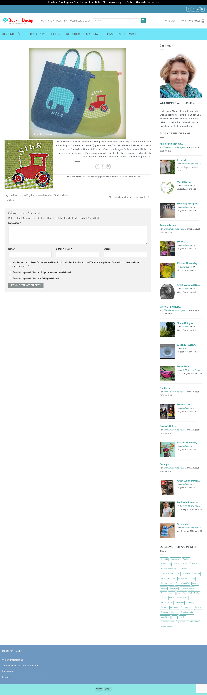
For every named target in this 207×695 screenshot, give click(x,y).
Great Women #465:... (188, 481)
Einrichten (187, 573)
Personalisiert (186, 607)
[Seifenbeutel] (167, 531)
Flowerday (182, 578)
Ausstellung (166, 564)
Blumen (194, 564)
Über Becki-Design (80, 21)
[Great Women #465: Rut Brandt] (167, 488)
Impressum (7, 672)
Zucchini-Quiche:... (169, 426)
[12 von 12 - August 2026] (167, 352)
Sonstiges (113, 34)
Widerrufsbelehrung (12, 660)
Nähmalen (179, 602)
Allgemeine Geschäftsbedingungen (20, 666)
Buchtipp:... (166, 465)
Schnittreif (165, 617)
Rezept (198, 607)
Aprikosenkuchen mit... (171, 144)
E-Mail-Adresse (64, 249)
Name (11, 249)
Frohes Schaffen (182, 583)
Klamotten (181, 593)
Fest (173, 578)
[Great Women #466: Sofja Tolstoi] (167, 292)
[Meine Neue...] (167, 373)
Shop (51, 21)
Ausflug (186, 559)
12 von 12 (164, 559)
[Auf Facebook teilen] (97, 166)
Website (107, 249)
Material (93, 34)
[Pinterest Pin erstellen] (108, 166)
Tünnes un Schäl (167, 622)
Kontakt (6, 677)
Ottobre (164, 607)
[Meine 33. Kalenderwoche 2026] (167, 248)
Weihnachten (193, 622)
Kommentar (14, 223)
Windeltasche (166, 626)
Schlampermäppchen (169, 612)
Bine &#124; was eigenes (175, 147)
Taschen (133, 34)
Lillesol (163, 597)
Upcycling (181, 622)
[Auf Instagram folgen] (193, 9)
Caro (183, 348)
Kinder (130, 176)
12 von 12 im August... (170, 307)
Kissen (172, 593)
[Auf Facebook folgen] (188, 9)
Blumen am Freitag (168, 568)
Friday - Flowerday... (188, 264)
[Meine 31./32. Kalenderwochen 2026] (167, 411)
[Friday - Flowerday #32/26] (167, 450)
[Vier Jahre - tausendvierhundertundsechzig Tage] (167, 189)
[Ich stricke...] (167, 167)
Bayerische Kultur (181, 564)
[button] (170, 21)
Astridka (185, 185)
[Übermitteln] (143, 20)
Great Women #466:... (188, 285)
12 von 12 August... (186, 323)
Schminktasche (187, 612)
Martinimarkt (182, 597)
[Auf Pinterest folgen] (202, 9)
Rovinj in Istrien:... (169, 226)
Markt (171, 597)
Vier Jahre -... (184, 182)
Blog (59, 21)
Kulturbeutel (194, 593)
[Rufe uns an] (198, 9)
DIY (66, 21)
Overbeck (174, 607)
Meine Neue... (184, 367)
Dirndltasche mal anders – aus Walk (127, 198)
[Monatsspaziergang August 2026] (167, 210)
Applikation (122, 176)
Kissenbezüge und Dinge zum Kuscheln (31, 34)
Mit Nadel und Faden (190, 164)
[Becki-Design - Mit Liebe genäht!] (18, 21)
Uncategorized (92, 176)
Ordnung (190, 602)
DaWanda (183, 568)
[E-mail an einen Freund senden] (103, 166)
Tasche (137, 176)
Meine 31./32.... (184, 405)
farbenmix (165, 578)
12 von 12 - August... (187, 345)
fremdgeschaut (167, 583)
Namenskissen (167, 602)
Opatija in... (166, 388)
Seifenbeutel (183, 524)
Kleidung (73, 34)
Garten (195, 583)
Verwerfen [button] (153, 3)
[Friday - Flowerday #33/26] (167, 270)
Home (43, 21)
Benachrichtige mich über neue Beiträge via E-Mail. (36, 278)
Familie (197, 573)
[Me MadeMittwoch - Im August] (167, 509)
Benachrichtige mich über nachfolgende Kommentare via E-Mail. (42, 272)
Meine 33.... (183, 242)
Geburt (164, 588)
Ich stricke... (183, 160)
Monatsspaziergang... (188, 204)
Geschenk (174, 588)
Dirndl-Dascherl (167, 573)
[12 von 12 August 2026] (167, 330)
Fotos (192, 578)
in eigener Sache (187, 588)
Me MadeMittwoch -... (188, 503)
